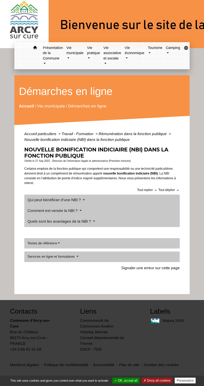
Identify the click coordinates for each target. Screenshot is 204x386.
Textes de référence (42, 243)
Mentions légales (24, 365)
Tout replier (147, 190)
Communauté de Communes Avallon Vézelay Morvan (97, 326)
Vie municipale (51, 105)
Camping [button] (173, 48)
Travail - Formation (78, 134)
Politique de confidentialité (66, 365)
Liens (88, 311)
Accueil (26, 105)
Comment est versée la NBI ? (53, 211)
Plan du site (129, 365)
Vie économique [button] (134, 50)
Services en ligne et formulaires (51, 256)
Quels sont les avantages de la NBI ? (59, 221)
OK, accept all (127, 380)
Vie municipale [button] (74, 50)
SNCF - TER (91, 349)
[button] (35, 48)
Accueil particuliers (40, 134)
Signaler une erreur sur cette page (150, 268)
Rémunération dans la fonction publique (133, 134)
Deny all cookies (158, 380)
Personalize (185, 380)
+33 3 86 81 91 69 (25, 349)
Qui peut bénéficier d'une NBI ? (54, 200)
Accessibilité (103, 365)
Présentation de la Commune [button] (53, 53)
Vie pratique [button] (93, 50)
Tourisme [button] (155, 48)
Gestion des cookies (161, 365)
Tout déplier (169, 190)
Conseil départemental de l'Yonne (102, 340)
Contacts (23, 311)
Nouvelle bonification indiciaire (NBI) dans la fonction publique (77, 139)
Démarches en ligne (87, 105)
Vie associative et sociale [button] (112, 53)
